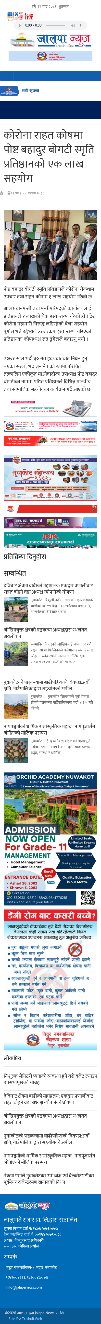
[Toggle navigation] (7, 76)
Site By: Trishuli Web (25, 1319)
